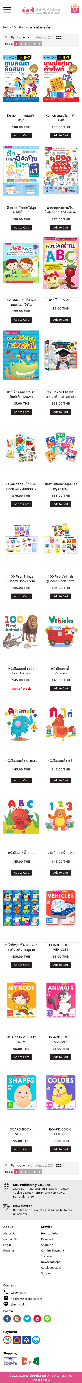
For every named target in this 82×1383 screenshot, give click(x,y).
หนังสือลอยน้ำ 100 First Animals (21, 670)
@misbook (18, 1304)
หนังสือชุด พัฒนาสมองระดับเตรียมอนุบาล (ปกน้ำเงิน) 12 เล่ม (21, 947)
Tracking (46, 1256)
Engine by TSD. (41, 1379)
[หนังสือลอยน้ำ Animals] (21, 724)
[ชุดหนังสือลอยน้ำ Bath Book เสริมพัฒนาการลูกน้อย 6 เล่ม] (21, 447)
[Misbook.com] (41, 9)
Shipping (47, 1245)
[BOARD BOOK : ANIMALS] (61, 1000)
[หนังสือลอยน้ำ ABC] (21, 816)
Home (7, 27)
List (50, 38)
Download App (51, 1262)
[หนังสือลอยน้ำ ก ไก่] (61, 724)
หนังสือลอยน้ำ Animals (21, 760)
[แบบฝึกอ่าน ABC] (61, 263)
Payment (47, 1239)
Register (8, 1250)
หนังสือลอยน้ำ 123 (60, 852)
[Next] (39, 43)
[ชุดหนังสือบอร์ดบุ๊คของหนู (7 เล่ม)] (61, 447)
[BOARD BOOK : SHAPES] (21, 1092)
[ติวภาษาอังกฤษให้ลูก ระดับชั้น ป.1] (21, 171)
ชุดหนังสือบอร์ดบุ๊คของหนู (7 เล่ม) (61, 486)
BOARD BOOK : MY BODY (21, 1039)
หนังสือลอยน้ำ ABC (21, 852)
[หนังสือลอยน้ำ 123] (61, 816)
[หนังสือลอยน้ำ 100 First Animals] (21, 632)
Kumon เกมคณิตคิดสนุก (21, 117)
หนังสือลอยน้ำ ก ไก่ (60, 760)
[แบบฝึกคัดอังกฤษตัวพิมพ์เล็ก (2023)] (21, 355)
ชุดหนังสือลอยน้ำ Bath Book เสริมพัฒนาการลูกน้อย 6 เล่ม (21, 486)
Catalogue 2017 (51, 1267)
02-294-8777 (18, 1293)
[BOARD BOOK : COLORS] (61, 1092)
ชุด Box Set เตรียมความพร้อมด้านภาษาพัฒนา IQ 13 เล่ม (61, 394)
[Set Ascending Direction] (32, 37)
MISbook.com (36, 1376)
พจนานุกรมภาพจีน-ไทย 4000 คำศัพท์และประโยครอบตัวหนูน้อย (61, 210)
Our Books (21, 27)
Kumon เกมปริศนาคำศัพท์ (60, 117)
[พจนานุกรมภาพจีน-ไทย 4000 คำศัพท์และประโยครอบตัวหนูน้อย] (61, 171)
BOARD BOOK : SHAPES (21, 1131)
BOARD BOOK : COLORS (60, 1131)
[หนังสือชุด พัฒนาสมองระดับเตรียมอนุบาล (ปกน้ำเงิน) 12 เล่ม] (21, 908)
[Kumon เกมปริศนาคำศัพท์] (61, 79)
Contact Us (10, 1239)
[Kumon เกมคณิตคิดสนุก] (21, 79)
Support (46, 1273)
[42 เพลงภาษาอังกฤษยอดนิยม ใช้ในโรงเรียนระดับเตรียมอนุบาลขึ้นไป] (21, 263)
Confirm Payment (52, 1250)
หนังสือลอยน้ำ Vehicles (61, 670)
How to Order (50, 1233)
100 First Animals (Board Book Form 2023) (61, 578)
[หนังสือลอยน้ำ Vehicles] (61, 632)
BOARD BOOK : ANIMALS (60, 1039)
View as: (41, 37)
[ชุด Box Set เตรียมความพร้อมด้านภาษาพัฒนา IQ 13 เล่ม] (61, 355)
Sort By (9, 37)
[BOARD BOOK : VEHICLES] (61, 908)
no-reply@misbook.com (26, 1299)
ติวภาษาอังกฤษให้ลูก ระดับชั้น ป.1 (21, 209)
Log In (7, 1245)
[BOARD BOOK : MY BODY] (21, 1000)
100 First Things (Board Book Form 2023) (21, 578)
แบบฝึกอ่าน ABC (60, 300)
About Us (9, 1233)
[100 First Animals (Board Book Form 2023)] (61, 539)
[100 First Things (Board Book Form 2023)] (21, 539)
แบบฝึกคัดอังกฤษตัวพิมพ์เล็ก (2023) (21, 394)
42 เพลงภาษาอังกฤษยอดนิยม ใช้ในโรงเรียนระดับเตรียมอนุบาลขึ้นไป (21, 302)
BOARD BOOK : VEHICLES (60, 947)
